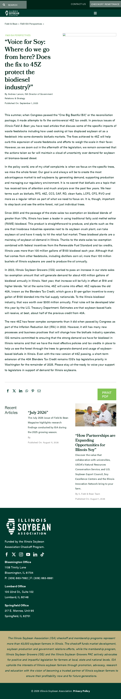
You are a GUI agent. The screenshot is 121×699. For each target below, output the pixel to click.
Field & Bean (11, 23)
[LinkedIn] (20, 394)
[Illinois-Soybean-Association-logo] (12, 12)
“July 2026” (38, 413)
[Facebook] (8, 394)
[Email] (39, 394)
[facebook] (7, 554)
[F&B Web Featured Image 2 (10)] (95, 405)
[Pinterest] (33, 394)
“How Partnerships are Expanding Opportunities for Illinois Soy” (95, 443)
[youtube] (28, 554)
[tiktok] (42, 554)
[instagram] (21, 554)
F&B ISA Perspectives (31, 23)
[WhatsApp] (27, 394)
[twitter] (14, 554)
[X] (14, 394)
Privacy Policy (81, 691)
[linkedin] (35, 554)
